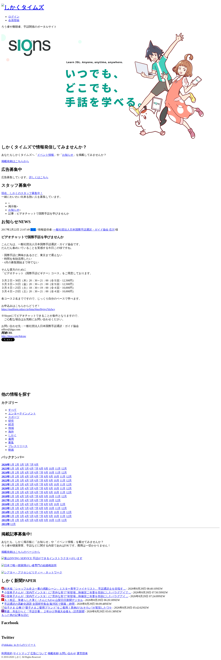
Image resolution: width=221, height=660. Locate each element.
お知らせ (67, 154)
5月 (27, 464)
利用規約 (6, 653)
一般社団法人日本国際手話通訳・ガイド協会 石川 (84, 229)
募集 (33, 229)
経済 (11, 424)
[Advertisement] (27, 366)
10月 (51, 468)
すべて (12, 409)
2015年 (6, 508)
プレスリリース (18, 446)
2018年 (6, 496)
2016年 (6, 504)
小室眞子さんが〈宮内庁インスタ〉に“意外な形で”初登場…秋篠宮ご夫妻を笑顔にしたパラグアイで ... (67, 592)
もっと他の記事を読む (15, 615)
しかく (12, 435)
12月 (64, 468)
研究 (11, 420)
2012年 (6, 520)
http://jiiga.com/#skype (13, 336)
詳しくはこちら (38, 177)
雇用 (11, 438)
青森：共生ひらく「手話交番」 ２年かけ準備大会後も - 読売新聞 (44, 611)
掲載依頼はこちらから (15, 161)
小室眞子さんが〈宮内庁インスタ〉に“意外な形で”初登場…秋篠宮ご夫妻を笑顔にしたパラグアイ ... (66, 596)
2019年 (6, 492)
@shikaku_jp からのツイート (18, 644)
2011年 (6, 524)
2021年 (6, 484)
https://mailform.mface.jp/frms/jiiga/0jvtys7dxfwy (28, 309)
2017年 (6, 500)
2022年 (6, 480)
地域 (11, 428)
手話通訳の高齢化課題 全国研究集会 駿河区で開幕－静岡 (39, 603)
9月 (46, 468)
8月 (36, 464)
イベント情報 (45, 154)
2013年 (6, 516)
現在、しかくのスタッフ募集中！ (22, 193)
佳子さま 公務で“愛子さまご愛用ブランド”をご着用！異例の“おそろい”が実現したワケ (58, 607)
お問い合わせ (67, 653)
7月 (32, 464)
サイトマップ (21, 653)
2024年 (6, 472)
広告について (38, 653)
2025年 (6, 468)
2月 (17, 464)
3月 (22, 464)
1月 (12, 464)
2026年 (6, 464)
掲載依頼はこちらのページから (20, 551)
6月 (32, 468)
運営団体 (82, 653)
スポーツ (13, 417)
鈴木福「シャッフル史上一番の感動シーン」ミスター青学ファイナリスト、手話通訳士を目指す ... (65, 588)
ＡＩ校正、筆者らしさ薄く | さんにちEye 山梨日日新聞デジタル (43, 600)
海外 (11, 431)
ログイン (13, 16)
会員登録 (13, 20)
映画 (11, 449)
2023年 (6, 476)
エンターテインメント (22, 413)
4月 (22, 468)
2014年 (6, 512)
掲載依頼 (53, 653)
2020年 (6, 488)
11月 (58, 468)
